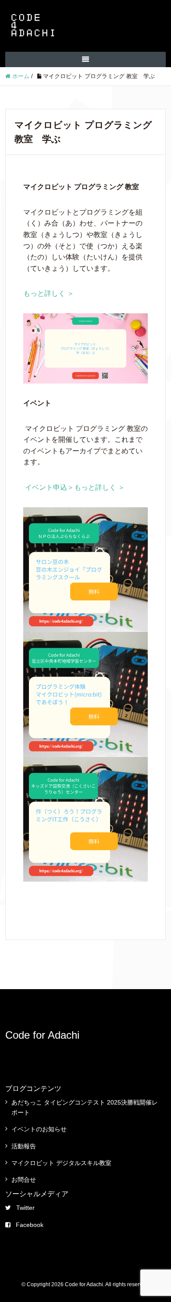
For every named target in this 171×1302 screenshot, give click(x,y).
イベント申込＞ (49, 487)
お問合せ (23, 1179)
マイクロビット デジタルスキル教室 (61, 1162)
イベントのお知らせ (39, 1129)
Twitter (25, 1207)
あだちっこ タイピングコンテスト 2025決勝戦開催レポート (84, 1107)
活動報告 (23, 1146)
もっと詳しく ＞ (48, 293)
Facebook (29, 1224)
